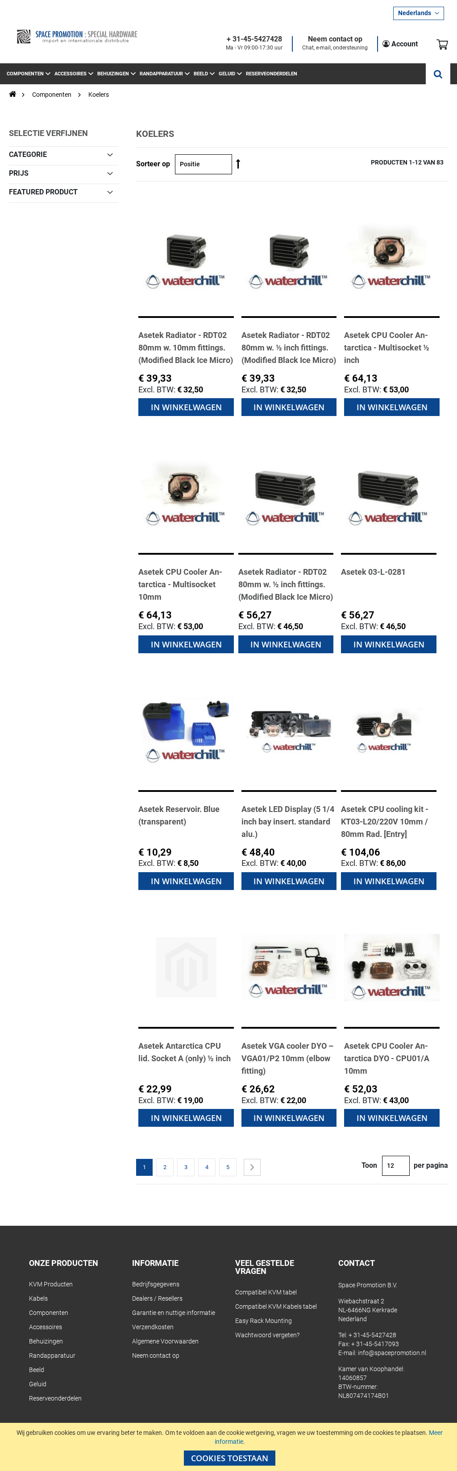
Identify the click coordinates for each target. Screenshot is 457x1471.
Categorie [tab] (28, 154)
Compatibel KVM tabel (266, 1292)
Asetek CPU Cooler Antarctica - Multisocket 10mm (180, 584)
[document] (229, 1447)
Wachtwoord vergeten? (267, 1335)
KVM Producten (51, 1284)
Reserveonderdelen (55, 1398)
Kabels (38, 1298)
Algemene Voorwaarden (165, 1341)
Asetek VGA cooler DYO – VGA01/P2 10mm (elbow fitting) (287, 1058)
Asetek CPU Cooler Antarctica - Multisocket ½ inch (386, 347)
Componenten (52, 94)
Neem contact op (335, 39)
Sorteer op (153, 164)
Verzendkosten (153, 1327)
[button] (418, 13)
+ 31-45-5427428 (254, 39)
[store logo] (77, 36)
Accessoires (45, 1327)
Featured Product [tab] (43, 192)
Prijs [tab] (19, 173)
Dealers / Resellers (157, 1298)
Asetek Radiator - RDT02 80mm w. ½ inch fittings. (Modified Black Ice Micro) (288, 347)
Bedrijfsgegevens (155, 1284)
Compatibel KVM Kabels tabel (276, 1306)
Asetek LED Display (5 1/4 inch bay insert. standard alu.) (287, 821)
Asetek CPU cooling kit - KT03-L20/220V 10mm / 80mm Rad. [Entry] (384, 821)
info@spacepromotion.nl (392, 1352)
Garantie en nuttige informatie (173, 1312)
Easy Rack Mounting (263, 1320)
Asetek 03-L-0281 (373, 572)
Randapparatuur (52, 1355)
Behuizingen (46, 1341)
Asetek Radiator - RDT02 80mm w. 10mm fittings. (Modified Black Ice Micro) (185, 347)
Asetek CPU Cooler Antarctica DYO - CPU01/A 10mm (386, 1058)
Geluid (37, 1384)
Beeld (36, 1369)
